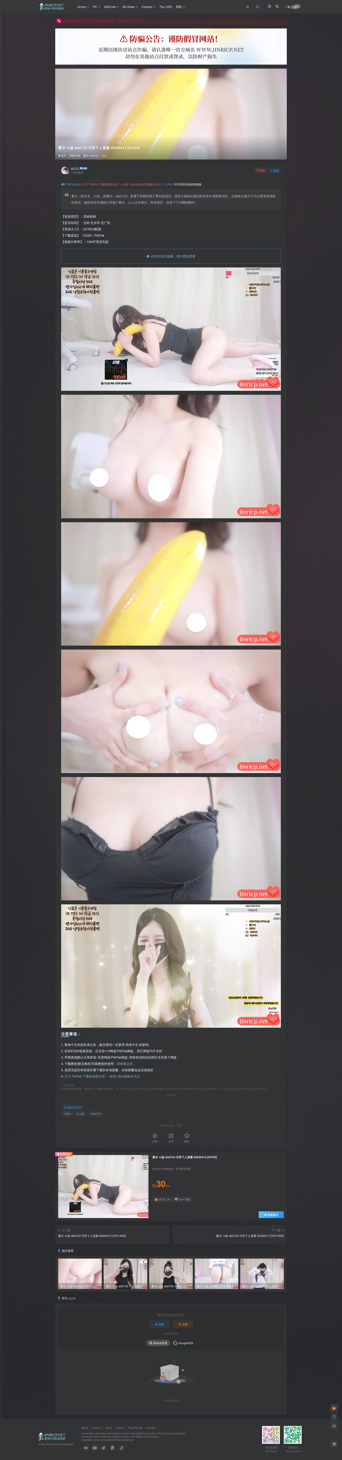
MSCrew (110, 7)
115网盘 (168, 184)
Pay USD (166, 7)
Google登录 (186, 1343)
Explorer (147, 7)
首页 (63, 155)
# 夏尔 (67, 1113)
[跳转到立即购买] (334, 1444)
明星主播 (74, 155)
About (84, 1428)
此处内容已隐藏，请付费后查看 (172, 256)
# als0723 (95, 1113)
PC (95, 7)
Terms (108, 1428)
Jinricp (81, 7)
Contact (150, 1428)
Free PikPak (135, 1428)
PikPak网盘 (73, 184)
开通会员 (295, 6)
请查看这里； (126, 1063)
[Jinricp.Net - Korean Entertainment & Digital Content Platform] (51, 1436)
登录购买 (272, 1215)
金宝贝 (75, 168)
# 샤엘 (80, 1113)
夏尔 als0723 (90, 155)
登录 (161, 1324)
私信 (276, 170)
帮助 (179, 7)
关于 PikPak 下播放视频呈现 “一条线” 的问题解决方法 (102, 1076)
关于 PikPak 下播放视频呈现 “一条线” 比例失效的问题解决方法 (121, 184)
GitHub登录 (160, 1343)
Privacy (96, 1428)
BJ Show (129, 7)
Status (120, 1428)
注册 (185, 1324)
